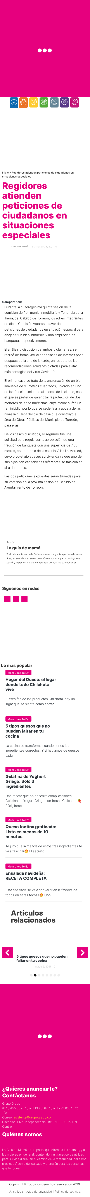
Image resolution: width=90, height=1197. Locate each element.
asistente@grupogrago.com (33, 1117)
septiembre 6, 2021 (42, 246)
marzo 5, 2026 (43, 966)
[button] (7, 952)
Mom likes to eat (18, 672)
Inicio (5, 172)
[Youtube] (50, 50)
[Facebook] (40, 50)
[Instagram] (45, 50)
